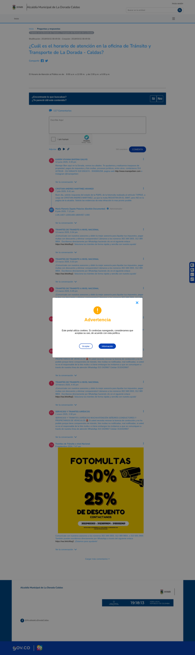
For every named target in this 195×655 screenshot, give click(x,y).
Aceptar (86, 346)
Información (107, 346)
